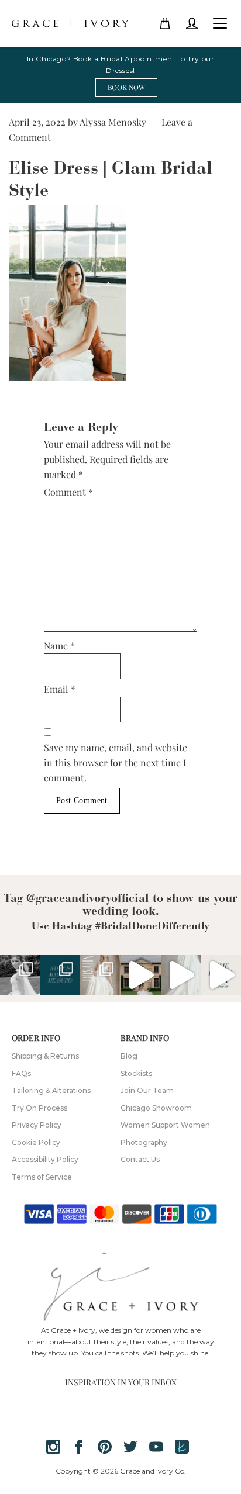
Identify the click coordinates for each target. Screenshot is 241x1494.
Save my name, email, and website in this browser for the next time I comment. (115, 762)
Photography (143, 1142)
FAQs (21, 1073)
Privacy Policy (36, 1124)
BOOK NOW (126, 87)
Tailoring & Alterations (51, 1090)
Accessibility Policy (45, 1159)
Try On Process (39, 1108)
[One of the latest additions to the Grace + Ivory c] (100, 975)
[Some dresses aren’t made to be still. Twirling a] (20, 975)
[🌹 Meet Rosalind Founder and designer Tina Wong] (181, 975)
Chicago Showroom (156, 1108)
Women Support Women (165, 1124)
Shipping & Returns (45, 1056)
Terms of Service (42, 1177)
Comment (68, 492)
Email (59, 689)
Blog (128, 1056)
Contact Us (140, 1159)
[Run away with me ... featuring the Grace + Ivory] (140, 975)
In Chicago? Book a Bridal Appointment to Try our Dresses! (121, 64)
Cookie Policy (36, 1142)
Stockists (136, 1073)
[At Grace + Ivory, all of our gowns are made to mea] (60, 975)
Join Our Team (147, 1090)
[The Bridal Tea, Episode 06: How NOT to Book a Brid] (221, 975)
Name (59, 645)
